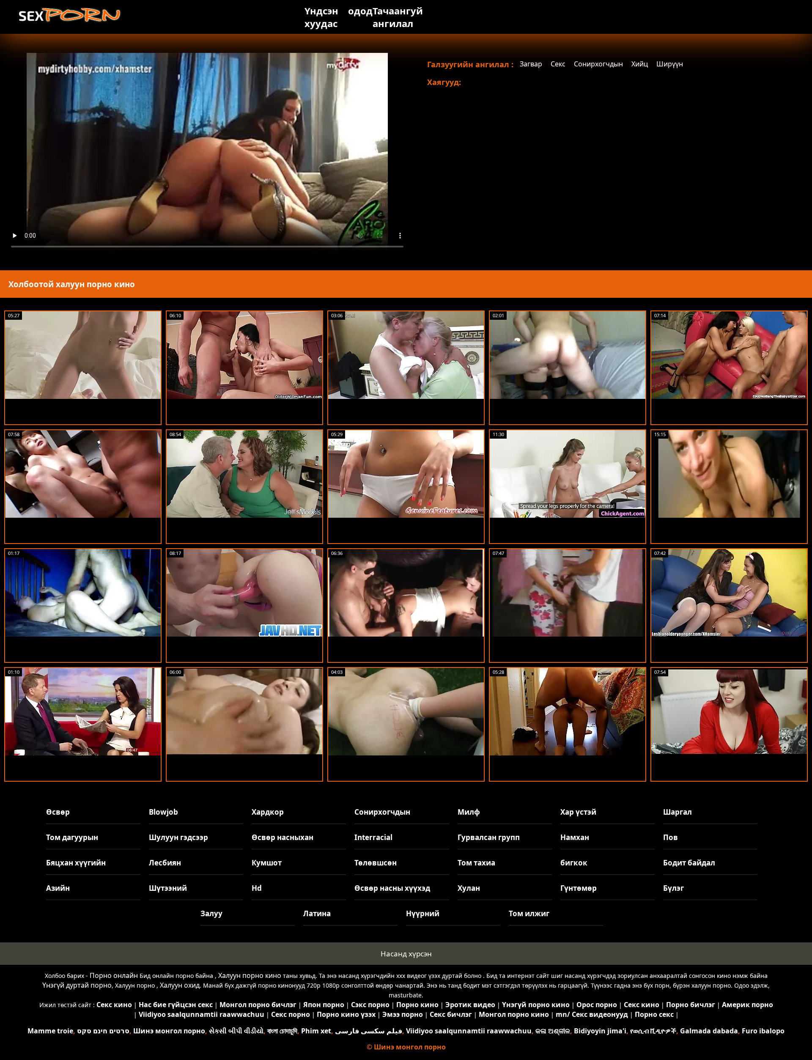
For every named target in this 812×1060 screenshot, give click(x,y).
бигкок (573, 863)
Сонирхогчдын (598, 64)
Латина (317, 913)
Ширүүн (669, 64)
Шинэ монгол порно (169, 1030)
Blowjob (163, 812)
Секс (558, 64)
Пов (670, 837)
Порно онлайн (114, 975)
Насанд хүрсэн (406, 953)
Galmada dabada (709, 1030)
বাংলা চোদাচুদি (282, 1030)
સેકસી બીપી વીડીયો (236, 1030)
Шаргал (677, 812)
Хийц (639, 64)
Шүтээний (168, 888)
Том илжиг (529, 913)
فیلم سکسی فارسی (368, 1030)
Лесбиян (165, 863)
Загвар (531, 64)
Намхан (574, 837)
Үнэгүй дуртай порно (77, 985)
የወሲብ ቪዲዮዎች (653, 1030)
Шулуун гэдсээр (178, 837)
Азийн (58, 888)
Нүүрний (422, 913)
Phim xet (316, 1030)
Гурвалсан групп (489, 837)
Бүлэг (673, 888)
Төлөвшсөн (375, 863)
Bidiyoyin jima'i (600, 1030)
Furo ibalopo (763, 1030)
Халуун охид (180, 985)
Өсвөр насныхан (282, 837)
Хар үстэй (578, 812)
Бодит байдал (689, 863)
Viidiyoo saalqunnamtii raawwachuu (469, 1030)
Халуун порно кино (249, 975)
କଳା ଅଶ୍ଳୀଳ (552, 1030)
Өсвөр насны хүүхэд (392, 888)
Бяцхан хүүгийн (76, 863)
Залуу (211, 913)
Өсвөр (58, 812)
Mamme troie (50, 1030)
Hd (257, 888)
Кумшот (267, 863)
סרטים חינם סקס (103, 1030)
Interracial (373, 837)
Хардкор (268, 812)
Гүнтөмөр (578, 888)
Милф (469, 812)
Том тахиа (476, 863)
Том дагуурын (72, 837)
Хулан (469, 888)
